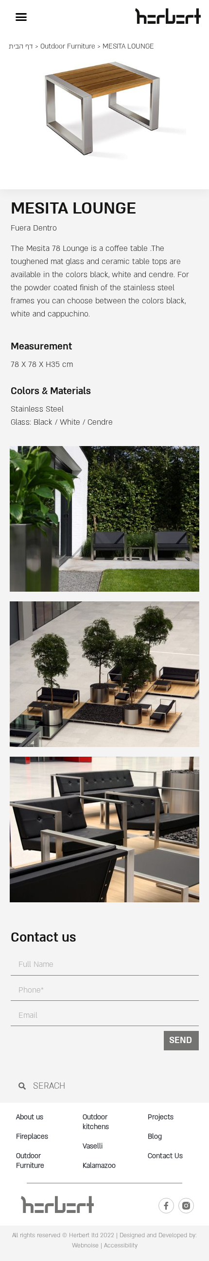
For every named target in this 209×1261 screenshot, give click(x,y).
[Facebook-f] (166, 1205)
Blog (155, 1136)
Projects (161, 1117)
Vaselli (93, 1146)
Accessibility (121, 1245)
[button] (21, 16)
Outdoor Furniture (67, 46)
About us (29, 1117)
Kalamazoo (99, 1165)
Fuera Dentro (34, 228)
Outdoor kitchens (96, 1121)
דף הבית (21, 46)
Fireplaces (32, 1136)
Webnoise (85, 1245)
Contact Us (165, 1156)
